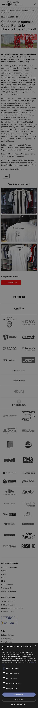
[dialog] (19, 675)
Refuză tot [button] (19, 699)
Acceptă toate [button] (19, 694)
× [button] (35, 645)
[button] (19, 704)
